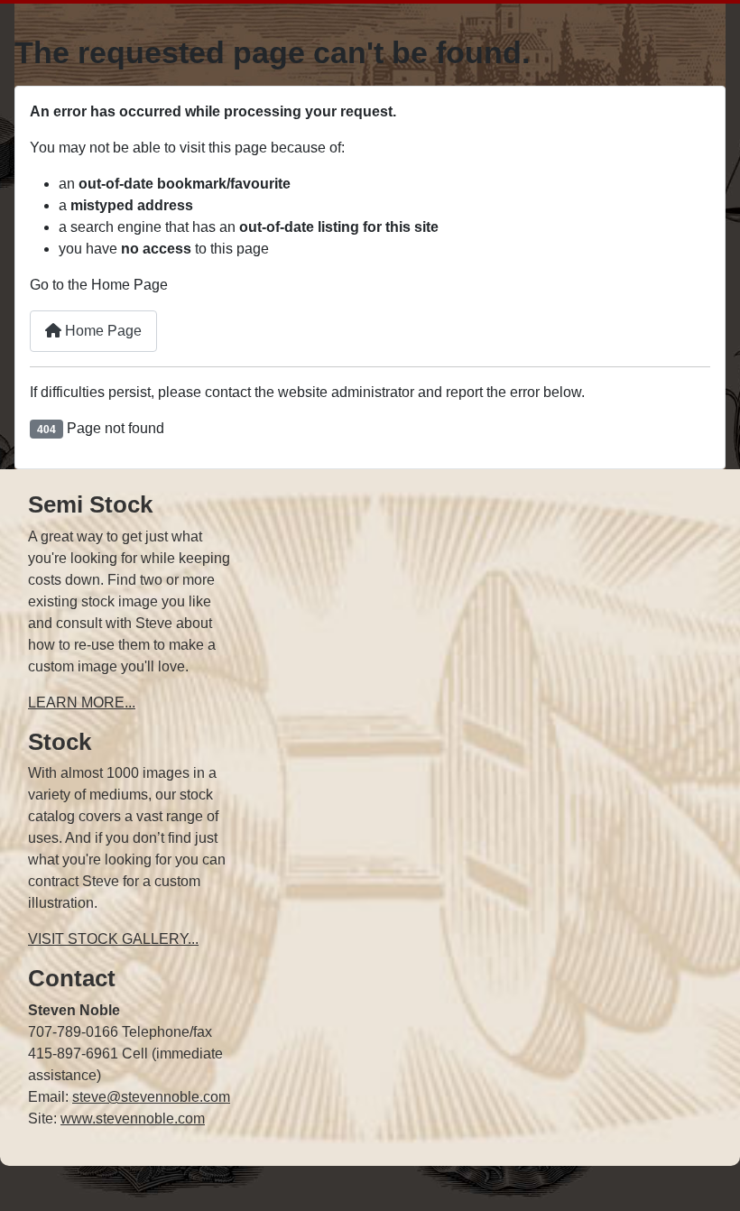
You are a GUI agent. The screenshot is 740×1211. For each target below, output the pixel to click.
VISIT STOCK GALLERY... (113, 939)
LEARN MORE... (81, 702)
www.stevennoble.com (132, 1118)
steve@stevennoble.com (151, 1097)
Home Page (101, 330)
